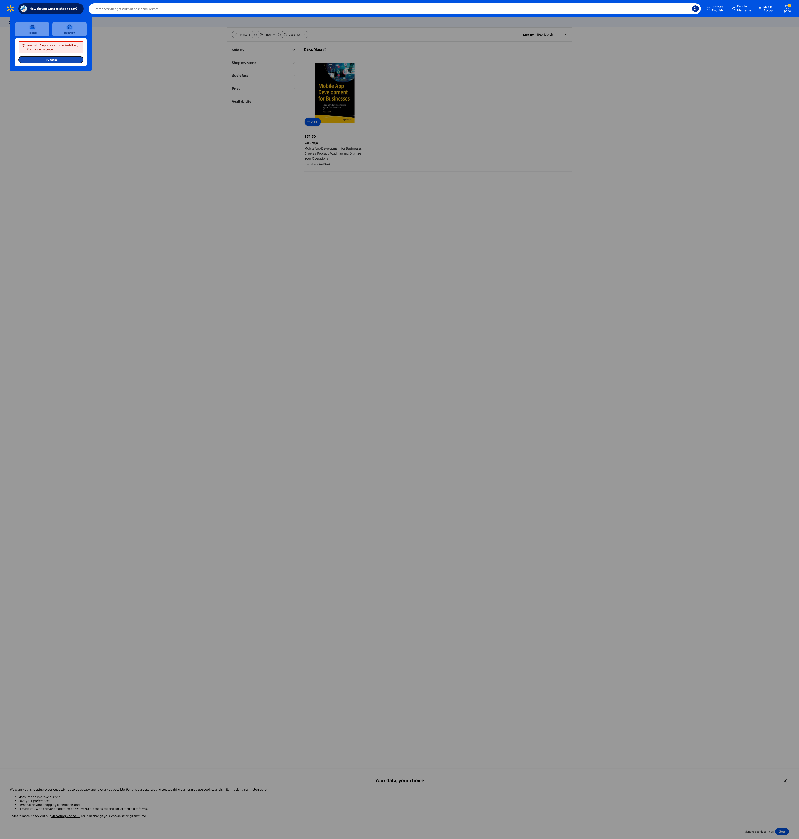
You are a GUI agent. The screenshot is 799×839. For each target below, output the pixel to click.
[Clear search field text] (686, 8)
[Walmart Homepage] (10, 8)
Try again (51, 59)
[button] (742, 8)
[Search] (695, 8)
